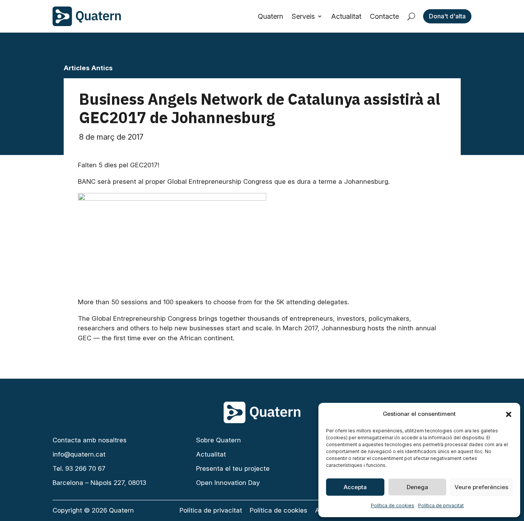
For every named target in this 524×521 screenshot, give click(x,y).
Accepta (355, 487)
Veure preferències (481, 487)
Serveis (303, 16)
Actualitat (346, 16)
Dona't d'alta (447, 16)
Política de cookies (392, 505)
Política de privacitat (441, 505)
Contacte (384, 16)
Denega (417, 487)
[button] (508, 414)
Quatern (270, 16)
